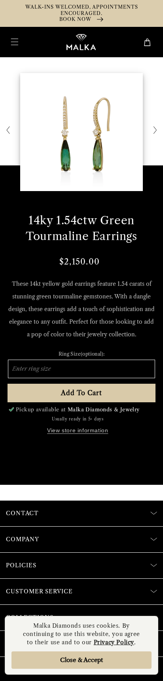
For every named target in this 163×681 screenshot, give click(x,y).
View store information (77, 430)
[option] (81, 132)
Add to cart (81, 393)
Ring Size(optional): (82, 354)
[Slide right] (155, 130)
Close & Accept (81, 660)
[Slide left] (8, 130)
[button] (14, 42)
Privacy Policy (114, 642)
